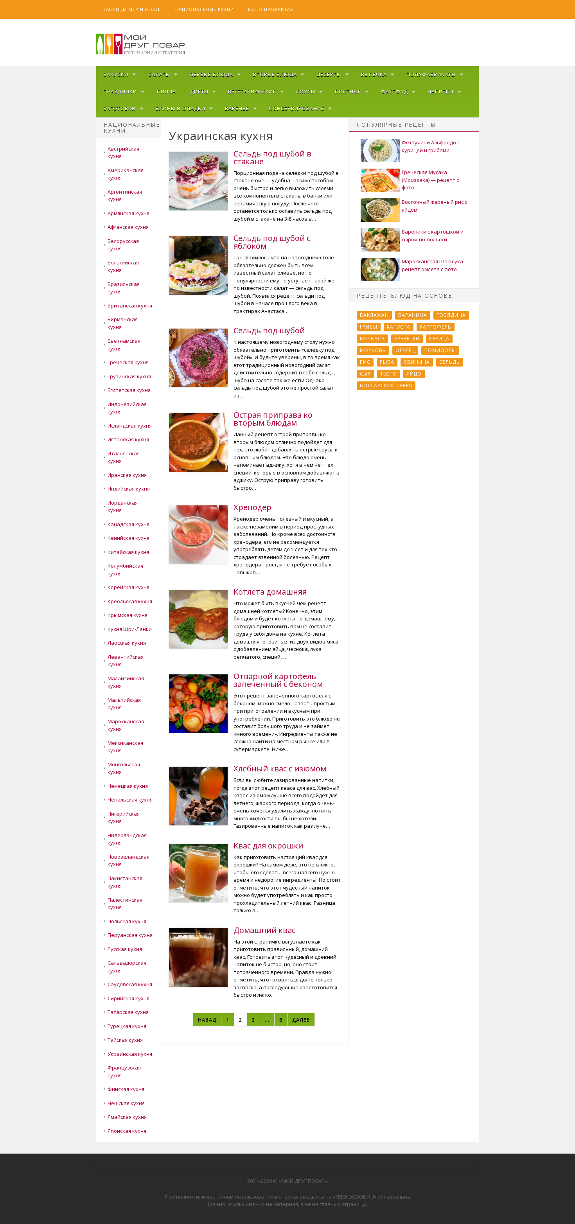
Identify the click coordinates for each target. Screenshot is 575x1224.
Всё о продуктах (270, 9)
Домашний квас (264, 930)
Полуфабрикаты (431, 74)
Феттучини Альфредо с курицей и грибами (431, 146)
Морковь (373, 350)
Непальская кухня (130, 799)
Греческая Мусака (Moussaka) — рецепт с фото (430, 180)
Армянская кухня (128, 213)
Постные (348, 91)
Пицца (166, 91)
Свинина (417, 362)
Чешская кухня (126, 1103)
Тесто (388, 373)
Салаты (159, 74)
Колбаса (372, 338)
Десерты (328, 74)
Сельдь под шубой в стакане (272, 157)
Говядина (451, 315)
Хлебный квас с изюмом (280, 768)
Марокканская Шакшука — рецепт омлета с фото (435, 265)
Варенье (237, 108)
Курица (439, 338)
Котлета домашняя (270, 591)
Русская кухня (125, 949)
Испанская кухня (128, 439)
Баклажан (374, 315)
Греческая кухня (128, 362)
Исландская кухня (130, 425)
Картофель (435, 327)
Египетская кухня (129, 390)
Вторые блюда (275, 74)
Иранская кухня (127, 474)
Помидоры (440, 350)
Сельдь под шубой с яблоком (272, 242)
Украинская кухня (130, 1053)
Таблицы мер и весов (132, 9)
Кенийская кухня (128, 537)
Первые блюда (211, 74)
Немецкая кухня (128, 785)
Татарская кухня (128, 1012)
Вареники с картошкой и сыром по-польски (433, 235)
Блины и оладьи (180, 108)
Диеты (199, 91)
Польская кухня (127, 921)
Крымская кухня (127, 614)
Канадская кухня (128, 524)
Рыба (387, 362)
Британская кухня (130, 305)
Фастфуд (394, 91)
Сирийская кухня (128, 998)
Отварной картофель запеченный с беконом (278, 680)
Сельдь (449, 362)
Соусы (305, 91)
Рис (365, 362)
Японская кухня (127, 1130)
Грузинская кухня (129, 376)
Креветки (407, 338)
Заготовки (119, 108)
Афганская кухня (128, 226)
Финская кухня (126, 1089)
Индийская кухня (129, 488)
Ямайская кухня (127, 1116)
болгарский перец (386, 385)
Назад (207, 1019)
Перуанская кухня (130, 934)
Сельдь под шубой (269, 330)
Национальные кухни (204, 9)
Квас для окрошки (268, 845)
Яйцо (414, 373)
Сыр (365, 373)
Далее (301, 1019)
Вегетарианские (252, 91)
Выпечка (374, 74)
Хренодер (252, 507)
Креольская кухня (130, 601)
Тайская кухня (125, 1039)
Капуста (398, 327)
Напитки (440, 91)
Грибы (368, 327)
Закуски (115, 74)
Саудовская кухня (130, 984)
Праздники (120, 91)
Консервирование (296, 108)
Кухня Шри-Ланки (130, 629)
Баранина (412, 315)
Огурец (405, 350)
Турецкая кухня (127, 1026)
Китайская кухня (128, 551)
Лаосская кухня (127, 642)
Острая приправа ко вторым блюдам (273, 419)
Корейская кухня (128, 587)
